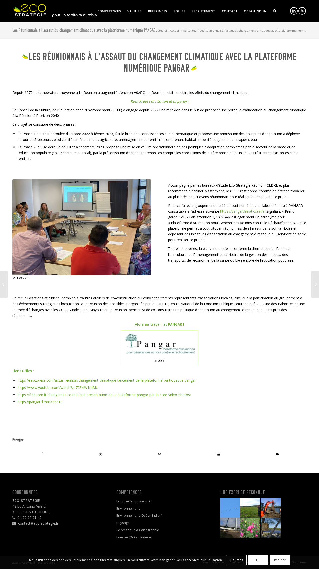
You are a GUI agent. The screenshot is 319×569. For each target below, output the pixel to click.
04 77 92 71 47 (28, 517)
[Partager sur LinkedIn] (218, 454)
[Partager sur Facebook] (41, 454)
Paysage (123, 522)
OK (258, 560)
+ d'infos (236, 560)
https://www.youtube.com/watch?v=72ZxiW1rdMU (58, 387)
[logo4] (54, 11)
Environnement (128, 508)
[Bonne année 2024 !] (315, 284)
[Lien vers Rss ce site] (302, 11)
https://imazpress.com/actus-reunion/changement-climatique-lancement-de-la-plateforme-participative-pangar (107, 380)
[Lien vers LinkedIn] (294, 11)
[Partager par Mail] (277, 454)
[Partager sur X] (100, 454)
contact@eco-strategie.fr (37, 523)
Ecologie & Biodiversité (133, 501)
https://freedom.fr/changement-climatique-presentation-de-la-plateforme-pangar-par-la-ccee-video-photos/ (104, 394)
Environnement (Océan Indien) (139, 515)
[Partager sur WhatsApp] (159, 454)
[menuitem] (109, 11)
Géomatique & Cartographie (137, 530)
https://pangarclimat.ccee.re (242, 211)
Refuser (280, 560)
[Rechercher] (275, 11)
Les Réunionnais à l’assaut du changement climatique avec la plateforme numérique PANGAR (84, 30)
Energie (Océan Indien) (133, 537)
